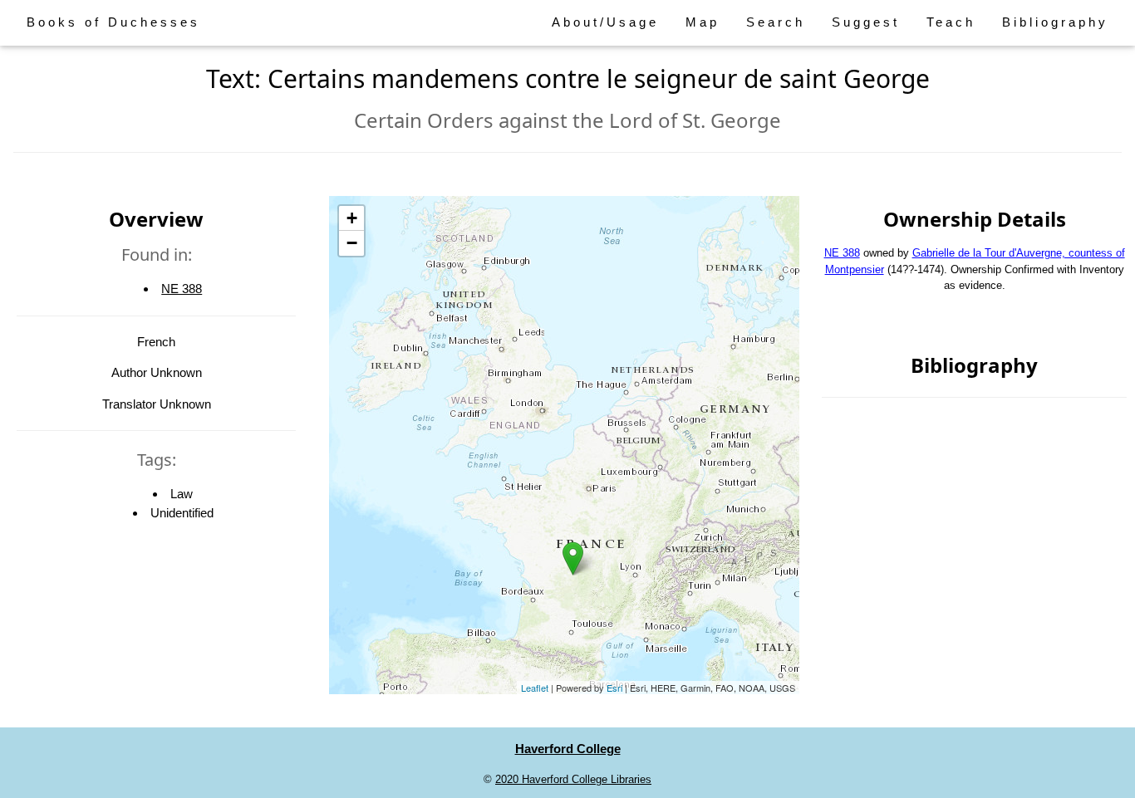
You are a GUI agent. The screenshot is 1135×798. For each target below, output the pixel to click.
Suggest (866, 22)
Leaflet (534, 687)
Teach (950, 22)
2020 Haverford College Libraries (573, 779)
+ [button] (351, 218)
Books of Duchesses (113, 22)
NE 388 (181, 289)
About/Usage (605, 22)
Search (775, 22)
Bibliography (1055, 22)
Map (702, 22)
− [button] (351, 243)
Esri (614, 687)
